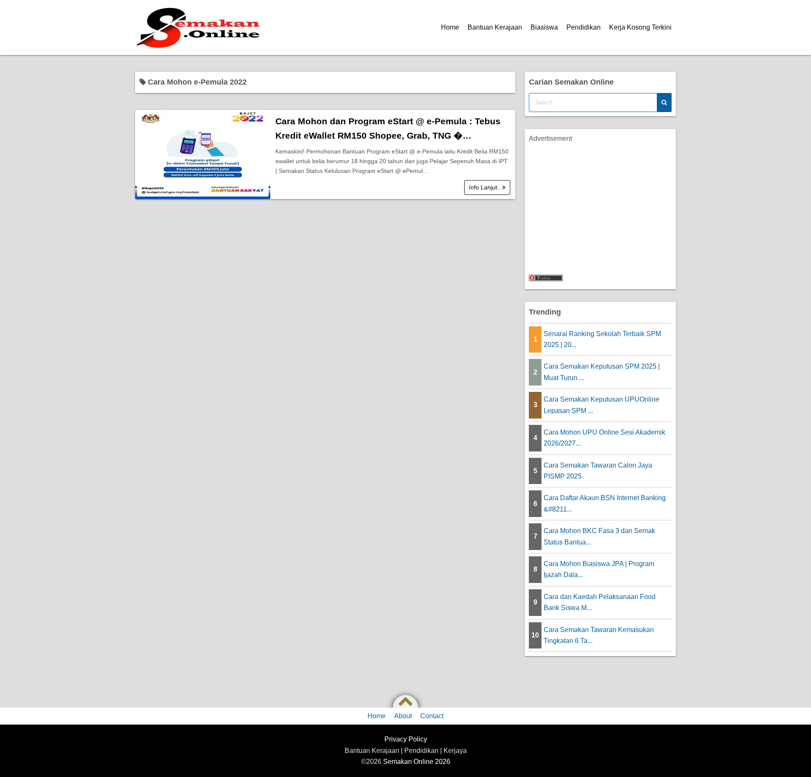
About (403, 716)
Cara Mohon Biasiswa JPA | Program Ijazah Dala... (599, 569)
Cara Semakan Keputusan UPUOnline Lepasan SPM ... (601, 405)
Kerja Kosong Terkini (640, 27)
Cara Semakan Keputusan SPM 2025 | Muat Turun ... (602, 372)
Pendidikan (583, 27)
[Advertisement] (600, 203)
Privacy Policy (405, 739)
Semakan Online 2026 (416, 761)
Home (450, 27)
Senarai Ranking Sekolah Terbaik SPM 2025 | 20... (602, 339)
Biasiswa (544, 27)
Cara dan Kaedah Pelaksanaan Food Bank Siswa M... (600, 602)
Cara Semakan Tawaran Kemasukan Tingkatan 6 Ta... (599, 635)
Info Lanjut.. (485, 187)
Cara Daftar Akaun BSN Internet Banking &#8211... (605, 503)
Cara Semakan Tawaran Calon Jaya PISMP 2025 (598, 471)
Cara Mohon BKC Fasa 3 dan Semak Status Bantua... (599, 536)
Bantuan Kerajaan (495, 27)
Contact (432, 716)
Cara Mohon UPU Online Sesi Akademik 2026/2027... (604, 438)
